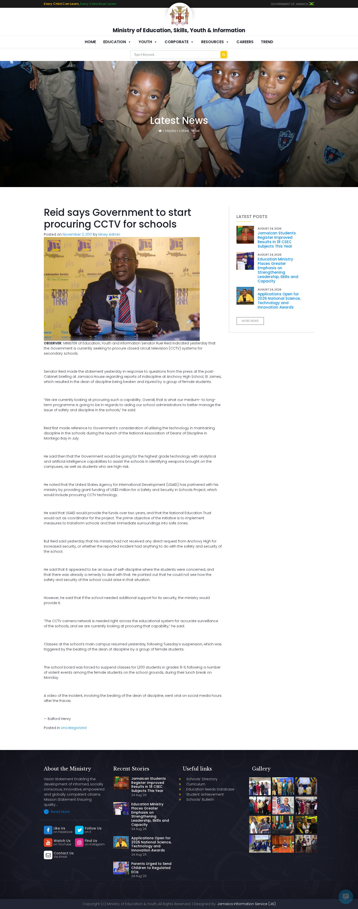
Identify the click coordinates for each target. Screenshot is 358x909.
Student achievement (205, 794)
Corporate (176, 42)
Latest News (189, 130)
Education (114, 42)
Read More (60, 811)
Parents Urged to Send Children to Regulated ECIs (151, 867)
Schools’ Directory (201, 779)
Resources (212, 42)
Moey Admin (109, 234)
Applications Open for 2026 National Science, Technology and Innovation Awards (279, 300)
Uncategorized (73, 727)
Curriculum (195, 784)
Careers (245, 42)
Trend (267, 42)
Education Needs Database (210, 789)
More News (250, 321)
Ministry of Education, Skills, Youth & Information (179, 30)
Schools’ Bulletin (200, 799)
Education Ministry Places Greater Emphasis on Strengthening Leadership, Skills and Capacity (278, 270)
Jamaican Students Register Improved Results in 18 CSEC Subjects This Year (277, 239)
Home (90, 42)
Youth (145, 42)
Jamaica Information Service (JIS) (246, 903)
